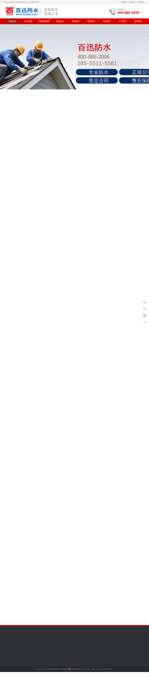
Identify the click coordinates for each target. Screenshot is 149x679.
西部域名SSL (35, 641)
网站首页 (12, 21)
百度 (16, 641)
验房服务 (75, 21)
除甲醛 (23, 662)
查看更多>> (74, 212)
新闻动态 (91, 21)
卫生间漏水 (5, 104)
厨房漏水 (21, 104)
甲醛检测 (24, 659)
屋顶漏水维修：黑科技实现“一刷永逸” (63, 600)
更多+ (80, 580)
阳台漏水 (13, 104)
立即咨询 (117, 540)
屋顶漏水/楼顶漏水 (32, 104)
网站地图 (140, 2)
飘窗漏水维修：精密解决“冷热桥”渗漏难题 (63, 614)
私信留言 (132, 2)
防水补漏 (28, 21)
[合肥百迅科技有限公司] (33, 11)
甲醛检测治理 (44, 21)
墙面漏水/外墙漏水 (47, 104)
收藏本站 (124, 2)
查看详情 (136, 540)
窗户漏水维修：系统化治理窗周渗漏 (63, 609)
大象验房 (56, 659)
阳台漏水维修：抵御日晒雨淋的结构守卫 (63, 619)
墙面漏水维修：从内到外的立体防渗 (63, 605)
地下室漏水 (59, 104)
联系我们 (138, 21)
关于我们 (122, 21)
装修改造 (59, 21)
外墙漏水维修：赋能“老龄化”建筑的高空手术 (63, 595)
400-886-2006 (145, 302)
